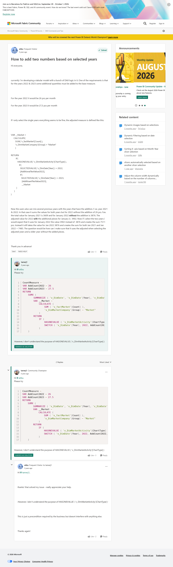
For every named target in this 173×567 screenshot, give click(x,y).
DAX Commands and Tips (54, 31)
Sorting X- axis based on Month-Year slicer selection (141, 150)
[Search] (145, 23)
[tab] (139, 105)
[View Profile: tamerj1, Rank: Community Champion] (16, 372)
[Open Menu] (164, 31)
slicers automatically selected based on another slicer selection (142, 163)
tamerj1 (24, 262)
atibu (21, 49)
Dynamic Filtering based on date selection (139, 137)
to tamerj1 (47, 465)
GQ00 (140, 142)
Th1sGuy (141, 128)
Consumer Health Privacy (42, 561)
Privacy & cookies (133, 555)
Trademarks (160, 555)
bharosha (139, 168)
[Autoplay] (136, 105)
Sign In (161, 23)
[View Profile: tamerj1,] (17, 263)
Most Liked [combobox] (106, 362)
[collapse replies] (8, 370)
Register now (9, 14)
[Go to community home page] (24, 23)
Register (152, 23)
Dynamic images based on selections (141, 125)
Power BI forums (36, 31)
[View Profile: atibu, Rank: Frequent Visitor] (14, 50)
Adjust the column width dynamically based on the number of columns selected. (141, 177)
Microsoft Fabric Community (17, 31)
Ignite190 (142, 182)
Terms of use (148, 555)
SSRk (140, 155)
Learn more (113, 37)
